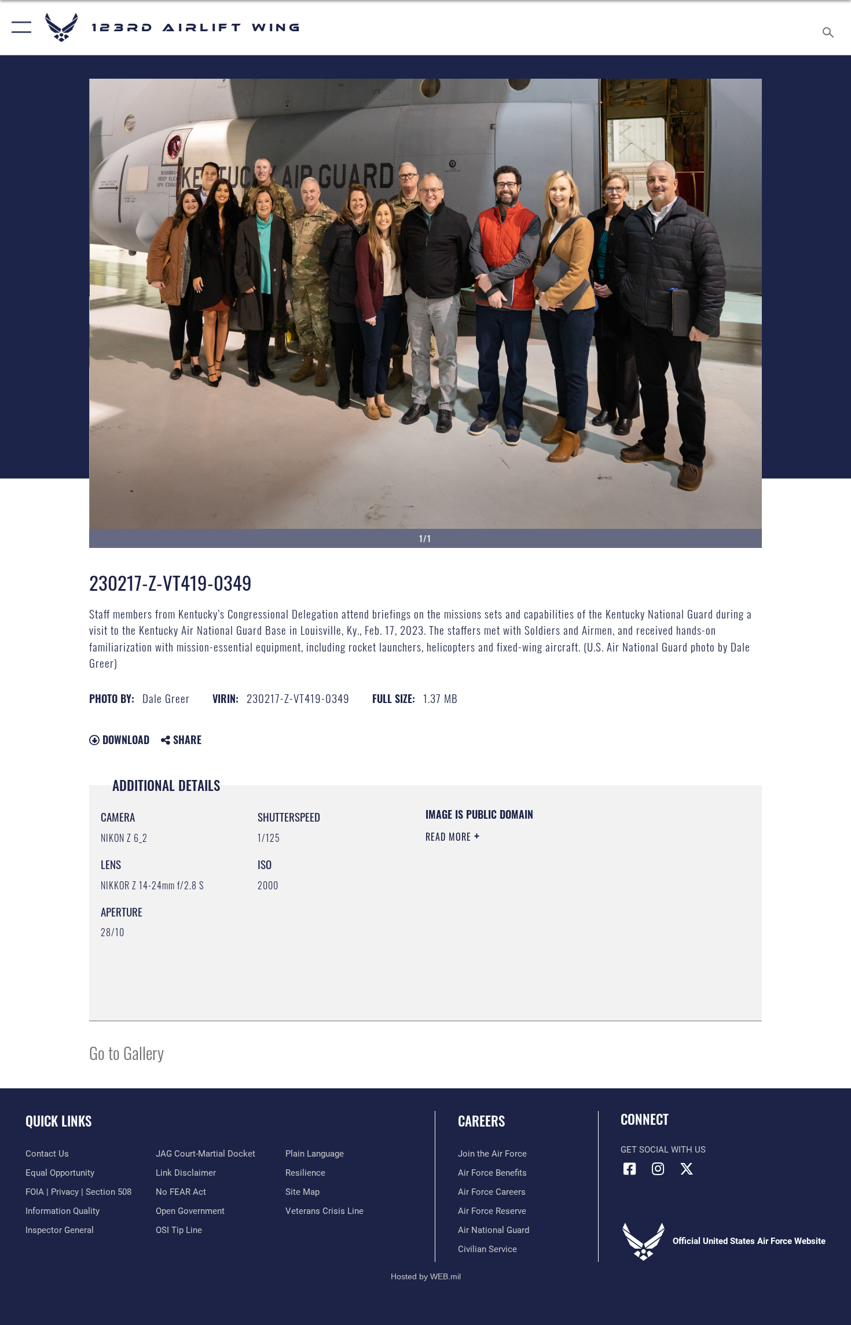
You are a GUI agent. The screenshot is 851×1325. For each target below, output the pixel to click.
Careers (481, 1121)
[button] (19, 27)
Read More (450, 837)
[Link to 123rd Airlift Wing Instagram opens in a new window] (658, 1168)
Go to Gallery (126, 1052)
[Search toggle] (830, 27)
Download (124, 739)
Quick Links (58, 1121)
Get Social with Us (663, 1149)
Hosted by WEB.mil (426, 1276)
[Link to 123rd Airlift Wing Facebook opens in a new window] (629, 1168)
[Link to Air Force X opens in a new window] (686, 1168)
